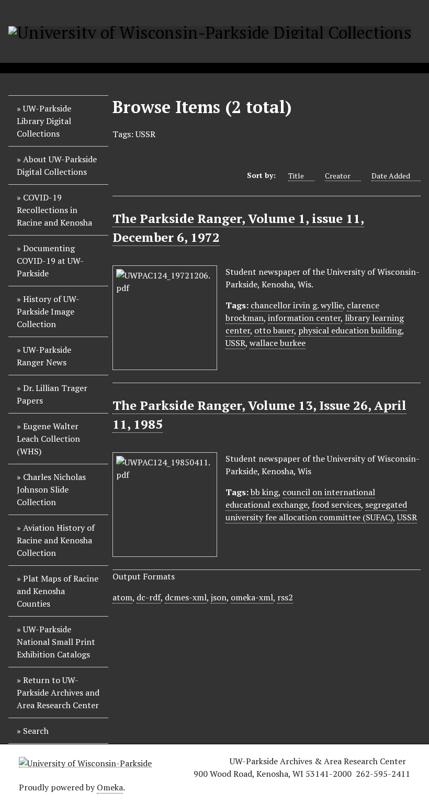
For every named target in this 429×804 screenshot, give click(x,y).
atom (122, 597)
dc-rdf (149, 597)
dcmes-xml (186, 597)
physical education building (350, 330)
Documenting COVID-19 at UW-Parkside (50, 260)
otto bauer (274, 330)
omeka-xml (252, 597)
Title (296, 176)
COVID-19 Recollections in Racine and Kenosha (54, 210)
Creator (338, 176)
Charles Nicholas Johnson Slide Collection (51, 489)
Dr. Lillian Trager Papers (52, 394)
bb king (264, 492)
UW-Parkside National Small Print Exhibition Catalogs (56, 641)
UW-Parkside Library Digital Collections (44, 121)
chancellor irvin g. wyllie (297, 305)
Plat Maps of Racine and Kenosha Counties (57, 591)
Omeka (110, 787)
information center (304, 317)
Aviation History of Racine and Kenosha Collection (56, 540)
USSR (235, 343)
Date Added (390, 176)
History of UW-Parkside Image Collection (48, 311)
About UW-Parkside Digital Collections (57, 165)
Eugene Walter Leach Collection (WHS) (48, 438)
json (219, 597)
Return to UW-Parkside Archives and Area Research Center (58, 692)
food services (336, 504)
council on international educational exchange (300, 498)
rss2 (285, 597)
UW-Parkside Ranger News (44, 356)
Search (36, 730)
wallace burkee (278, 343)
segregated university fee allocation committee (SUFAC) (316, 511)
